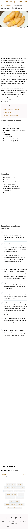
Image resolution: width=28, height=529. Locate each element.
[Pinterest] (21, 518)
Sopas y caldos (17, 507)
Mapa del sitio (14, 523)
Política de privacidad (6, 521)
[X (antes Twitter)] (11, 518)
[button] (26, 2)
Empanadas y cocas (19, 491)
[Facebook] (7, 518)
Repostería (20, 504)
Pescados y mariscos (10, 504)
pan (11, 501)
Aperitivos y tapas (11, 484)
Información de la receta (11, 109)
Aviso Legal (23, 521)
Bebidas (7, 487)
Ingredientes (7, 112)
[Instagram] (16, 518)
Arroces (19, 484)
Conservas (21, 487)
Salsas (9, 507)
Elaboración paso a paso (10, 115)
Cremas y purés (8, 491)
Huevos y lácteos (10, 497)
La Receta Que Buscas (17, 526)
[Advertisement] (14, 43)
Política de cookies (16, 521)
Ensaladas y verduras (11, 494)
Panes (17, 501)
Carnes (13, 487)
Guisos (20, 494)
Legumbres (19, 497)
